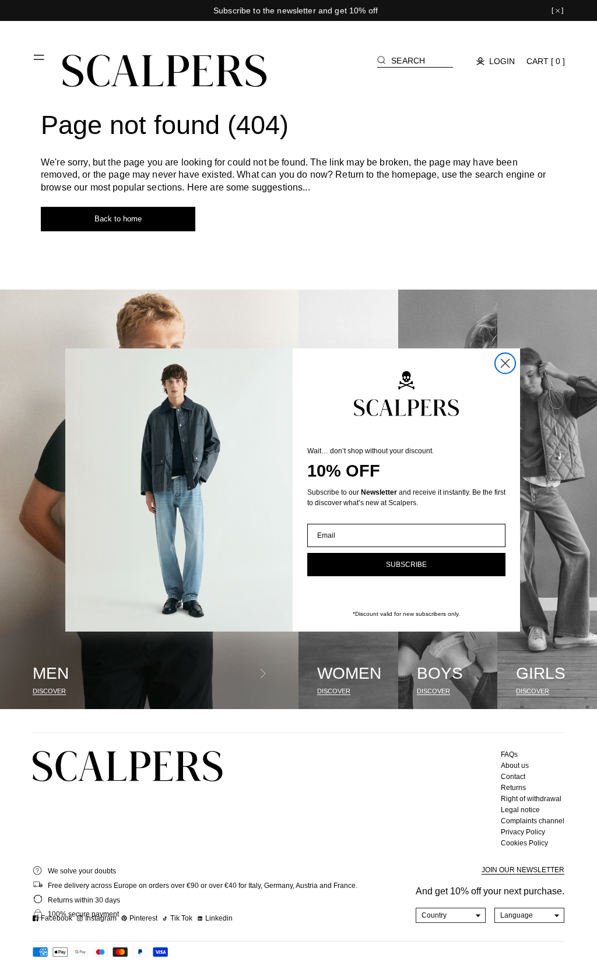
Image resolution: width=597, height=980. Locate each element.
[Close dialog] (505, 363)
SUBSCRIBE (406, 564)
